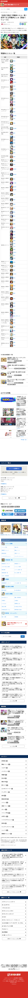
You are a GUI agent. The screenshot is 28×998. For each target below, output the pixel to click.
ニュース (5, 830)
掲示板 (4, 823)
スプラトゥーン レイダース (8, 901)
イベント (5, 802)
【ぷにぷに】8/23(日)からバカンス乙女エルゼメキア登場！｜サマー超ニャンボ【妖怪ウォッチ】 (13, 870)
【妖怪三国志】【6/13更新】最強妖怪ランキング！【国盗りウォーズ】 (12, 678)
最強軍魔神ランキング (6, 583)
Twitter (22, 981)
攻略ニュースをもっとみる (13, 892)
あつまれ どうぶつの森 (7, 926)
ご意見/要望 (15, 978)
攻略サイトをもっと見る (13, 938)
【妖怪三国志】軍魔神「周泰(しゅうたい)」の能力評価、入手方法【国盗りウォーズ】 (12, 665)
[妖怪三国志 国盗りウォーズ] (13, 6)
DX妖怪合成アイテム (6, 609)
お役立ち (5, 816)
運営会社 (21, 979)
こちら (19, 472)
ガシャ (4, 809)
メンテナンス (5, 771)
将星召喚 (3, 569)
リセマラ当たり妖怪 (6, 566)
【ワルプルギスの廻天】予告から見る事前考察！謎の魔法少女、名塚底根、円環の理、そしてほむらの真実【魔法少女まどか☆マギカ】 (13, 856)
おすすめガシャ (5, 597)
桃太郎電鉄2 (5, 932)
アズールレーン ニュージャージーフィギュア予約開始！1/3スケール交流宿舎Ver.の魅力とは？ (13, 880)
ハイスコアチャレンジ (6, 556)
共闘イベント (17, 553)
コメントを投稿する (14, 468)
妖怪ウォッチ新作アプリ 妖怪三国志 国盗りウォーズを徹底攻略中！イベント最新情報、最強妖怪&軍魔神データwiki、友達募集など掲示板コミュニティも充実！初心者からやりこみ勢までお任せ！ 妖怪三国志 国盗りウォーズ (14, 967)
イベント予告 (4, 547)
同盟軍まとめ (17, 603)
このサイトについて (8, 978)
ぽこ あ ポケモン (6, 904)
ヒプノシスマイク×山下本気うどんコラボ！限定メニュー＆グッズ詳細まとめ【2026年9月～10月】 (13, 887)
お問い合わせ (17, 981)
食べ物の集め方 (18, 590)
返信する (4, 483)
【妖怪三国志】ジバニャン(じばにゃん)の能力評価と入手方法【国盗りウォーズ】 (12, 669)
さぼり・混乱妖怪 (5, 575)
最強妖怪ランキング (6, 563)
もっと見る (12, 700)
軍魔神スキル (10, 506)
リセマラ (4, 767)
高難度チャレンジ (5, 550)
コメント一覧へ (13, 498)
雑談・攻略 (4, 616)
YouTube (12, 982)
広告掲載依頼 (11, 981)
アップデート (5, 792)
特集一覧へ (24, 439)
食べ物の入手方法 (18, 606)
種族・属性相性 (18, 597)
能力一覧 (17, 506)
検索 (25, 9)
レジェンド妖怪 (18, 566)
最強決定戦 (4, 553)
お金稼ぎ (16, 600)
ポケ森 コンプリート (7, 935)
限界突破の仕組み (18, 609)
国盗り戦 (16, 547)
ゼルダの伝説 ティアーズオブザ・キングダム (12, 923)
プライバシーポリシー (7, 979)
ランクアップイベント (19, 556)
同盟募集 (16, 616)
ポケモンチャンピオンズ (7, 913)
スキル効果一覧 (18, 583)
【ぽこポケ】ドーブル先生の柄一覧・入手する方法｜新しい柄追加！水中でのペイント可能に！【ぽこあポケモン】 (13, 863)
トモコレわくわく (6, 907)
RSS (16, 982)
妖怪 (4, 795)
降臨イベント (17, 550)
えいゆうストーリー (7, 788)
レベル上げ (4, 603)
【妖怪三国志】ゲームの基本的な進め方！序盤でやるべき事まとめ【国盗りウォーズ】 (12, 674)
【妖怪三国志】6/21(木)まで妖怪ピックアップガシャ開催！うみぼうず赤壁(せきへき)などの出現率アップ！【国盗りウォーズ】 (12, 696)
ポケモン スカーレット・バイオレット (11, 920)
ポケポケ (4, 917)
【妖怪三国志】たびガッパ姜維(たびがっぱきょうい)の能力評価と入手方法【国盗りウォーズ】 (12, 654)
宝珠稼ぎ (3, 600)
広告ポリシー (16, 979)
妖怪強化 (4, 760)
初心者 (4, 778)
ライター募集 (5, 981)
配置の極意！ (4, 590)
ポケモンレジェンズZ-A (7, 910)
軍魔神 (4, 506)
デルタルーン (5, 929)
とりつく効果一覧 (18, 569)
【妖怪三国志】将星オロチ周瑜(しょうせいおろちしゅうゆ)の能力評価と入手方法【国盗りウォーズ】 (12, 684)
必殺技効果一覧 (5, 572)
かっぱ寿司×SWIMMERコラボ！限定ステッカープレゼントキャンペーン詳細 (13, 875)
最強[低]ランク (17, 563)
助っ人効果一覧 (18, 572)
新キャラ (5, 785)
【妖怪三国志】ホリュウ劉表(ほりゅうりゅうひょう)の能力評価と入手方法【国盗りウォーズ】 (12, 660)
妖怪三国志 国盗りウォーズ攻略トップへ (14, 623)
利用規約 (20, 978)
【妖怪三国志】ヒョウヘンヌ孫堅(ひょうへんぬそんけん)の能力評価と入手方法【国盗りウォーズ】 (12, 690)
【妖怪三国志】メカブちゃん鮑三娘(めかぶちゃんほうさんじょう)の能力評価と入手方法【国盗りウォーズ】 (12, 648)
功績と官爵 (4, 606)
